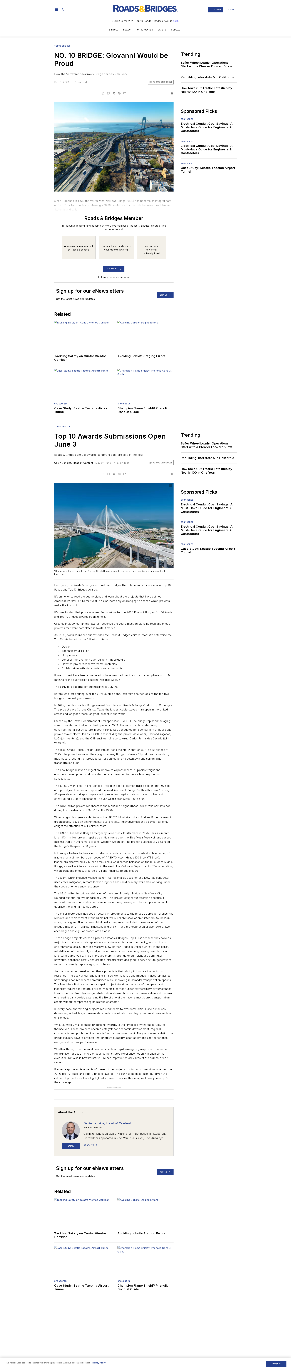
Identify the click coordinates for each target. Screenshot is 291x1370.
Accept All (276, 1364)
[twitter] (113, 93)
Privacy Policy (98, 1363)
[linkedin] (108, 93)
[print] (172, 93)
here (176, 20)
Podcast (176, 30)
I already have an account (114, 277)
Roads (127, 30)
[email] (124, 93)
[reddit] (119, 93)
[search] (62, 9)
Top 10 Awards (144, 30)
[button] (56, 9)
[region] (145, 1364)
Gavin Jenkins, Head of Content (73, 462)
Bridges (113, 30)
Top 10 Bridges (62, 46)
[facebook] (102, 93)
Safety (162, 30)
